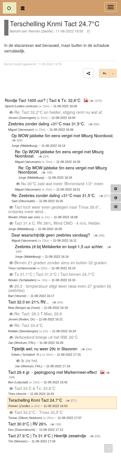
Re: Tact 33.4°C (28, 325)
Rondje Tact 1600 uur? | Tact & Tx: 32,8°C (43, 100)
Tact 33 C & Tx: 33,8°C (35, 388)
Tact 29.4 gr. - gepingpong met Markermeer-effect (53, 372)
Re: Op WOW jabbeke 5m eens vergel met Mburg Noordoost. (59, 154)
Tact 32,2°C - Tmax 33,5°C (38, 412)
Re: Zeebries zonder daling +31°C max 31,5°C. (54, 195)
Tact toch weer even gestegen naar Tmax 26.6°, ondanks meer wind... (54, 209)
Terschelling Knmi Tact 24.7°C (35, 400)
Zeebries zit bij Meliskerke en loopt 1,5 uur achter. (60, 246)
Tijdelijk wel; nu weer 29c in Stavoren (45, 348)
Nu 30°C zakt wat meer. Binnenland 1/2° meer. (62, 183)
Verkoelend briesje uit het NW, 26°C (46, 337)
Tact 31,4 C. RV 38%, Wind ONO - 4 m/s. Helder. (57, 223)
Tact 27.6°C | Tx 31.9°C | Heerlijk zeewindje (47, 435)
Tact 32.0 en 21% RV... (29, 302)
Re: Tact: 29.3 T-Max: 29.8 (38, 313)
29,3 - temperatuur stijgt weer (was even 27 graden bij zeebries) (59, 288)
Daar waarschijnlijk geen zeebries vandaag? (51, 235)
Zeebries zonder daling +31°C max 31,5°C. (47, 123)
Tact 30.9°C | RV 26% (28, 424)
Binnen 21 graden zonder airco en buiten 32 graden (60, 262)
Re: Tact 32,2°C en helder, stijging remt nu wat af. (58, 112)
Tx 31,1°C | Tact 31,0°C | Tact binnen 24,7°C (54, 274)
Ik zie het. (29, 360)
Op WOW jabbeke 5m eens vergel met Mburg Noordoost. (63, 135)
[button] (88, 73)
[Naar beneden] (108, 448)
